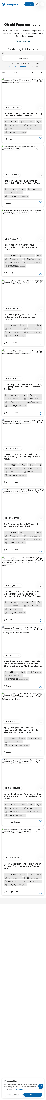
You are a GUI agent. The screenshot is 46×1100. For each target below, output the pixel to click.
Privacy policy (19, 1089)
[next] (41, 94)
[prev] (4, 94)
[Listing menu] (40, 139)
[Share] (37, 81)
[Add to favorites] (41, 81)
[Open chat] (40, 1086)
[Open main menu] (37, 4)
